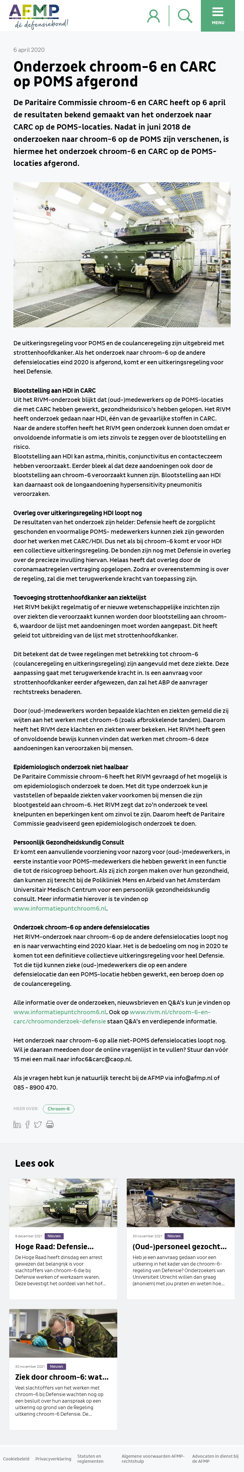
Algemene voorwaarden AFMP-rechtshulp (153, 1459)
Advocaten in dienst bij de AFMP (215, 1459)
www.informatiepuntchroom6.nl (59, 908)
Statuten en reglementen (90, 1459)
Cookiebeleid (16, 1459)
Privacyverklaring (53, 1459)
